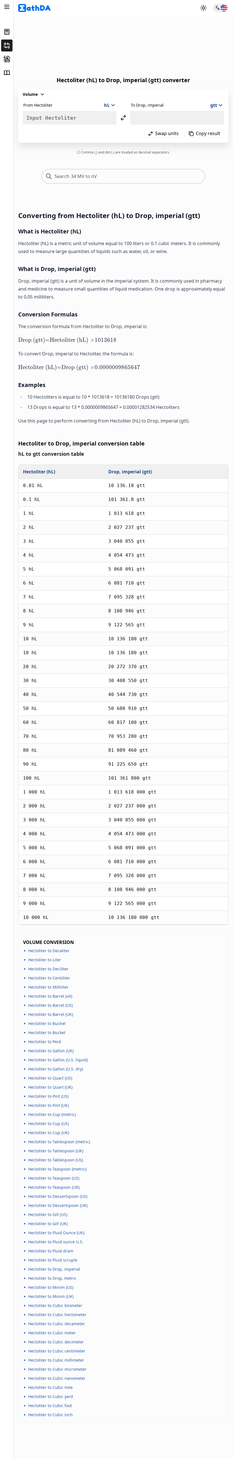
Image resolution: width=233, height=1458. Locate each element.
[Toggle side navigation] (7, 6)
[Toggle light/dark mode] (203, 8)
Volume (30, 94)
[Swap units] (123, 117)
